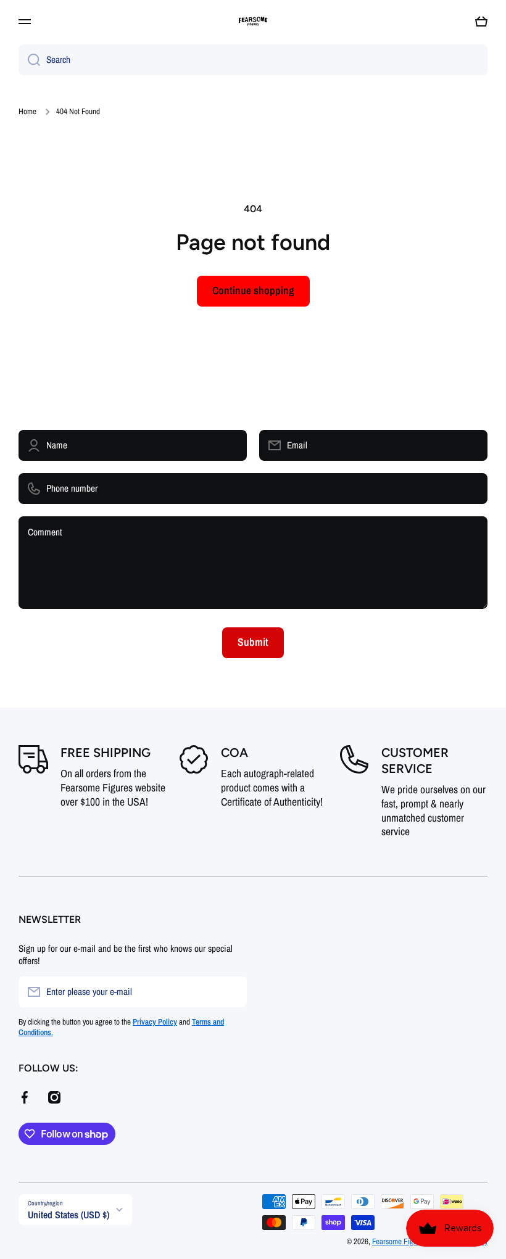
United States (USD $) (68, 1214)
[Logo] (253, 21)
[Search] (29, 59)
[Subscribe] (231, 991)
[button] (481, 21)
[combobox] (253, 59)
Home (27, 111)
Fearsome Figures (400, 1241)
